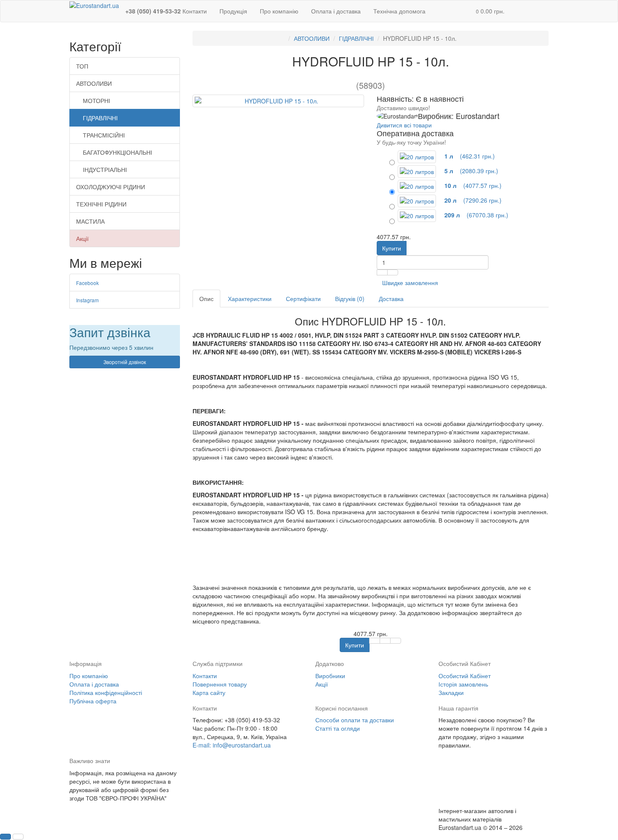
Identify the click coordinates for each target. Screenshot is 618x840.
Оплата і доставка (336, 11)
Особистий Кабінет (464, 675)
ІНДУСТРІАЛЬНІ (105, 169)
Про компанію (279, 11)
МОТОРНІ (96, 100)
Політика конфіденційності (105, 692)
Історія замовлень (463, 684)
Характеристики (250, 298)
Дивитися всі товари (404, 125)
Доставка (391, 298)
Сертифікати (303, 298)
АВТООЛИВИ (94, 83)
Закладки (451, 692)
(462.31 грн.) (469, 156)
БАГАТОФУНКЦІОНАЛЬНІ (117, 152)
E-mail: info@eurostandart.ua (232, 745)
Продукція (233, 11)
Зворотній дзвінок (124, 361)
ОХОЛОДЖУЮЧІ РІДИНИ (110, 186)
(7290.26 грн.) (472, 200)
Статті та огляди (337, 728)
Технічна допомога (399, 11)
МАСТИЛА (90, 221)
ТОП (82, 66)
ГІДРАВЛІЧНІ (100, 118)
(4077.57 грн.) (472, 185)
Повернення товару (220, 684)
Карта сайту (209, 692)
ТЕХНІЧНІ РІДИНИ (101, 204)
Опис (206, 298)
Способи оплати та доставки (354, 720)
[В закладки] (382, 272)
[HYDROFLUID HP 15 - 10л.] (278, 101)
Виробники (330, 675)
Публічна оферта (92, 701)
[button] (490, 11)
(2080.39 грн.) (470, 170)
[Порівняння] (392, 272)
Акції (82, 238)
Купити (391, 248)
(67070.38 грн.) (475, 215)
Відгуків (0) (349, 298)
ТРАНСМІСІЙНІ (104, 135)
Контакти (205, 675)
